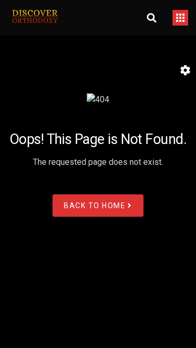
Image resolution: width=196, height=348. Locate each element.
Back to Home (94, 205)
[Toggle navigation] (180, 18)
